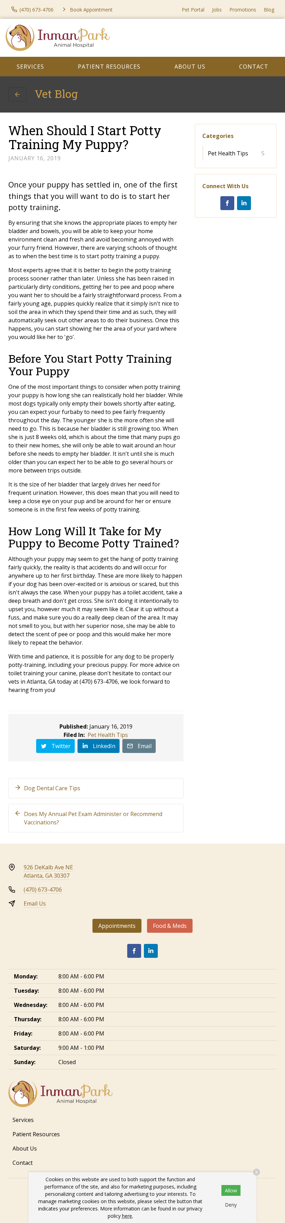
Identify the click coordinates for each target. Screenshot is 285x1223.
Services (30, 66)
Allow (231, 1190)
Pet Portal (193, 9)
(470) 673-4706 (43, 889)
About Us (189, 66)
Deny (231, 1204)
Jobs (217, 9)
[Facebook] (227, 203)
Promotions (242, 9)
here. (127, 1216)
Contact (253, 66)
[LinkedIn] (244, 203)
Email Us (35, 903)
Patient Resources (109, 66)
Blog (269, 9)
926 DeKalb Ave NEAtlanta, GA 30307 (48, 871)
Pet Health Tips (108, 735)
